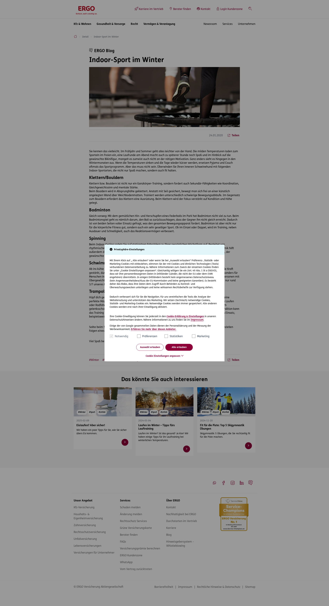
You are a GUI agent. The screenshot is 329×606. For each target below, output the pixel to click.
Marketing (203, 336)
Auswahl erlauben (150, 347)
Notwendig (121, 336)
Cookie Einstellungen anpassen (163, 356)
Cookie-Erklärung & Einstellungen (185, 316)
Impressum (197, 320)
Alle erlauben (179, 347)
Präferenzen (149, 336)
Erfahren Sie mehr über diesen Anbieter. (153, 329)
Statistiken (176, 336)
